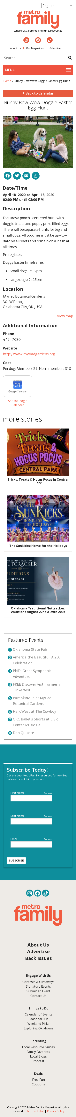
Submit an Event (38, 991)
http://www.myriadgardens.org (29, 354)
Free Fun (38, 1079)
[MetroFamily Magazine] (38, 19)
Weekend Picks (38, 1023)
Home (7, 81)
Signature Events (38, 986)
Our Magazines (35, 48)
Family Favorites (38, 1052)
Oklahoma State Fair (30, 649)
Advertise (55, 48)
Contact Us (38, 996)
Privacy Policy (55, 1111)
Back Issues (38, 958)
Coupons (38, 1084)
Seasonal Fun (38, 1019)
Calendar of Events (38, 1014)
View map (65, 316)
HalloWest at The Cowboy (34, 711)
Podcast (38, 1061)
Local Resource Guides (38, 1047)
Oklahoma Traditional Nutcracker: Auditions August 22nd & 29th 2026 (38, 610)
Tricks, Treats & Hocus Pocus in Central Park (38, 481)
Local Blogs (38, 1056)
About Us (15, 48)
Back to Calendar (39, 93)
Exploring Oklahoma (38, 1028)
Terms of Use (35, 1111)
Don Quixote (23, 732)
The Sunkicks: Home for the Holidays (38, 546)
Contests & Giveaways (38, 982)
